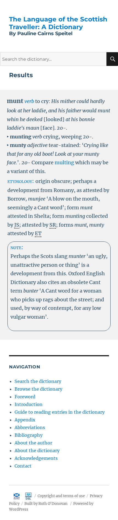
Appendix (25, 419)
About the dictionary (37, 450)
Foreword (25, 396)
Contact (23, 466)
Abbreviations (30, 427)
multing (64, 162)
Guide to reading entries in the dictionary (60, 412)
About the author (33, 443)
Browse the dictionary (38, 389)
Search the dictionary (38, 381)
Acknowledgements (36, 458)
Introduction (29, 404)
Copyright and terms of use (61, 496)
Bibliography (29, 435)
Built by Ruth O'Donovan (46, 503)
